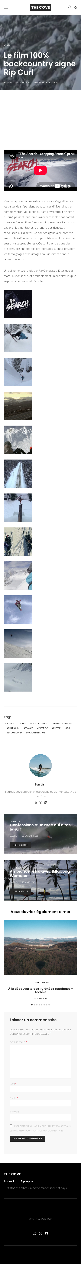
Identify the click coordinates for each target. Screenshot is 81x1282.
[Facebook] (46, 1233)
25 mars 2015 (28, 882)
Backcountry (39, 723)
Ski (68, 728)
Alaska (10, 723)
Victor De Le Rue (36, 732)
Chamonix (13, 728)
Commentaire (17, 1042)
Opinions (15, 821)
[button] (75, 7)
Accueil (9, 1181)
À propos (27, 1181)
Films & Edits (17, 867)
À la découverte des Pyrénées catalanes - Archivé (40, 990)
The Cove (40, 7)
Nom (13, 1083)
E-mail (14, 1097)
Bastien (8, 82)
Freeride (43, 728)
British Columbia (62, 723)
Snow (7, 45)
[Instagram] (34, 1233)
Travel (36, 982)
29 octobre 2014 (30, 836)
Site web (14, 1112)
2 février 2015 (23, 82)
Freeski (57, 728)
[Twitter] (40, 1233)
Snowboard (15, 732)
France (29, 728)
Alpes (22, 723)
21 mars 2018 (40, 998)
